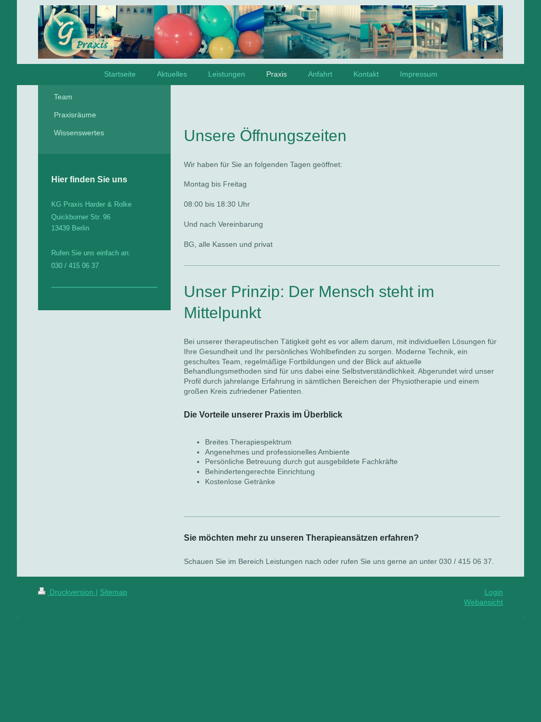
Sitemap (113, 592)
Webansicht (483, 602)
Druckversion (72, 592)
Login (493, 592)
